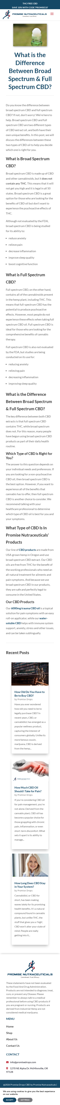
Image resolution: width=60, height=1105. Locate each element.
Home (10, 1026)
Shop (9, 1033)
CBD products (27, 549)
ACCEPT (9, 1100)
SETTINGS (25, 1100)
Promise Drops (25, 699)
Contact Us (13, 1045)
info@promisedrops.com (23, 1062)
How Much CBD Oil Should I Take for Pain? (28, 789)
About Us (11, 1039)
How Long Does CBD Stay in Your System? (30, 884)
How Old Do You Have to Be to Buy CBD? (29, 693)
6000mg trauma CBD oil (25, 608)
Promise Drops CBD (20, 1084)
